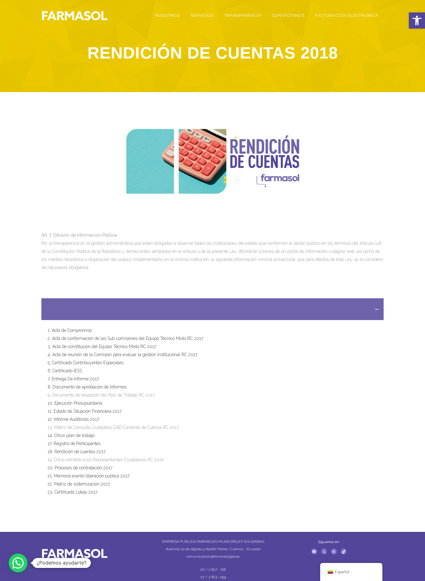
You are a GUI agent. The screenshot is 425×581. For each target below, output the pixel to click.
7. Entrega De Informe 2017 (73, 378)
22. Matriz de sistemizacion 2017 (79, 483)
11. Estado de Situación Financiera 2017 (85, 411)
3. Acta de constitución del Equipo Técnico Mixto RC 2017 (102, 346)
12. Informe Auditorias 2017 (73, 419)
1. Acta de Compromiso (70, 330)
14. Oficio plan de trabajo (71, 435)
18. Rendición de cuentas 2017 (76, 451)
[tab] (212, 309)
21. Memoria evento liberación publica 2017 (88, 475)
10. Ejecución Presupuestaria (75, 403)
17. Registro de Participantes (74, 443)
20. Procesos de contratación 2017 (80, 467)
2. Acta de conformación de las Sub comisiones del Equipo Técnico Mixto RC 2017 (125, 338)
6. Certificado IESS (65, 370)
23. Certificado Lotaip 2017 (72, 492)
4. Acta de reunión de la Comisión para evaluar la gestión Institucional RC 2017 (122, 354)
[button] (417, 20)
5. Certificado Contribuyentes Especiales (86, 362)
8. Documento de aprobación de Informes (87, 386)
